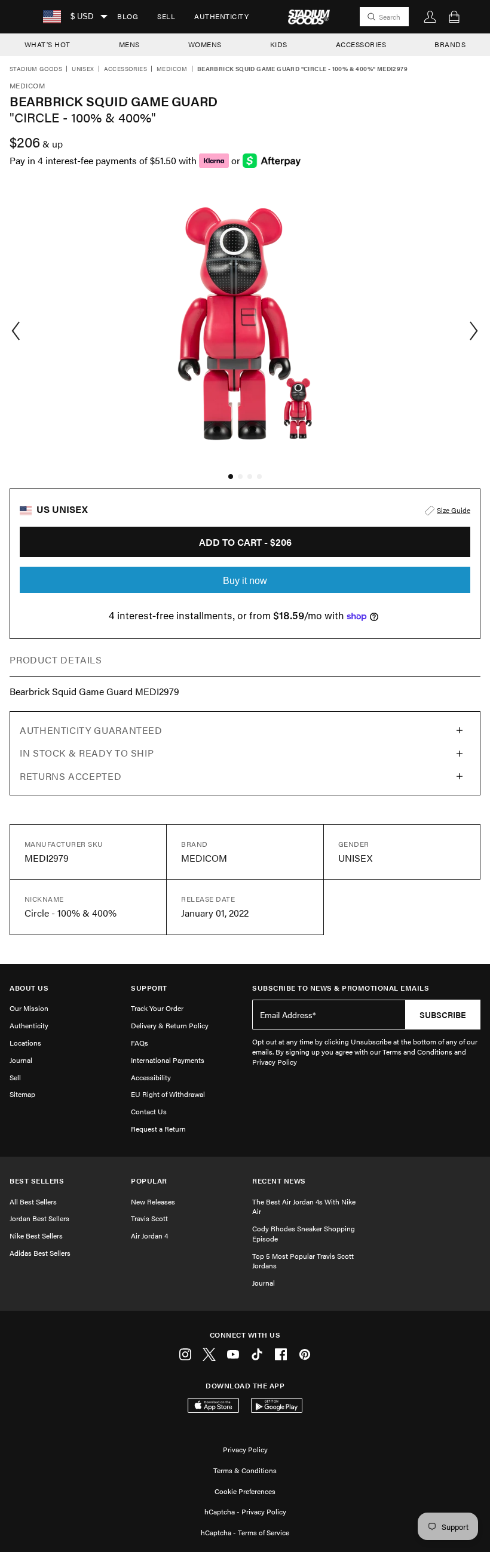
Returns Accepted (70, 776)
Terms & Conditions (245, 1470)
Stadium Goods (36, 69)
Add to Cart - (245, 542)
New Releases (153, 1201)
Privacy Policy (245, 1449)
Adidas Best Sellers (40, 1252)
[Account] (430, 17)
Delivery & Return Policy (170, 1025)
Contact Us (149, 1111)
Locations (25, 1042)
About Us (29, 988)
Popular (149, 1181)
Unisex (83, 69)
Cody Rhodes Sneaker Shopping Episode (303, 1233)
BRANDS (450, 44)
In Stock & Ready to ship (87, 753)
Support (149, 988)
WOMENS (205, 44)
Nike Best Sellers (36, 1235)
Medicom (172, 69)
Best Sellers (37, 1181)
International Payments (167, 1060)
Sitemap (22, 1094)
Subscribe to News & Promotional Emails (340, 988)
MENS (129, 44)
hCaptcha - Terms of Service (245, 1532)
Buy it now (245, 581)
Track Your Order (157, 1008)
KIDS (278, 44)
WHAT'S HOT (47, 44)
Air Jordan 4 (149, 1235)
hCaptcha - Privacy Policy (245, 1511)
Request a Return (158, 1128)
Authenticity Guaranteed (91, 730)
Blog (127, 16)
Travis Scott (149, 1218)
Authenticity (221, 16)
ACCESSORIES (361, 44)
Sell (166, 16)
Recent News (279, 1181)
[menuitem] (128, 16)
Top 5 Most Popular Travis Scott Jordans (303, 1260)
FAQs (139, 1042)
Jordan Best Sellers (39, 1218)
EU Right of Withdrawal (168, 1094)
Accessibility (151, 1077)
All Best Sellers (33, 1201)
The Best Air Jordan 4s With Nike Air (304, 1206)
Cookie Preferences (245, 1491)
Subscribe (442, 1015)
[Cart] (454, 17)
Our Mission (29, 1008)
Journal (21, 1060)
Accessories (125, 69)
